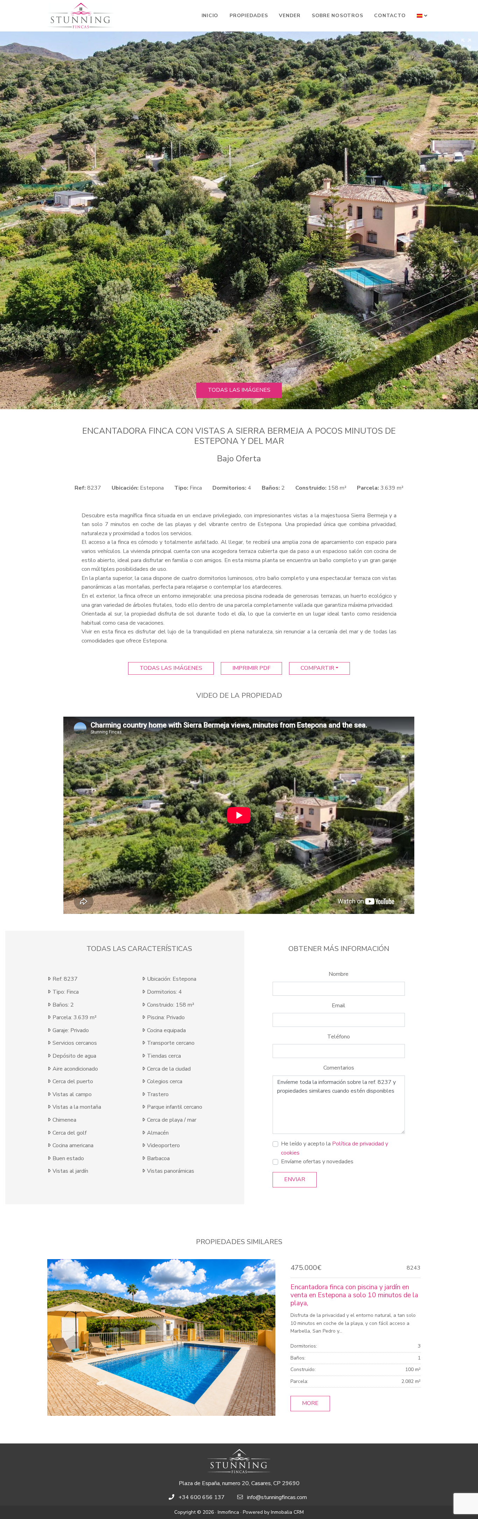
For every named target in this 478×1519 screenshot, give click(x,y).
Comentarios (338, 1068)
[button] (422, 15)
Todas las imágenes (239, 390)
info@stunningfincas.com (277, 1497)
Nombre (339, 974)
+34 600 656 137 (201, 1497)
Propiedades (249, 15)
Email (338, 1005)
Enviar (294, 1179)
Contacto (390, 15)
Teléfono (338, 1037)
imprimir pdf (251, 668)
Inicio (210, 15)
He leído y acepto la (334, 1148)
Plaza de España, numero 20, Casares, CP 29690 (239, 1483)
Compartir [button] (317, 668)
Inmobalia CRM (287, 1512)
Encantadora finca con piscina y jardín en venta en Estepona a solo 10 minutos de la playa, (354, 1295)
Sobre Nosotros (337, 15)
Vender (290, 15)
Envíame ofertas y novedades (317, 1161)
